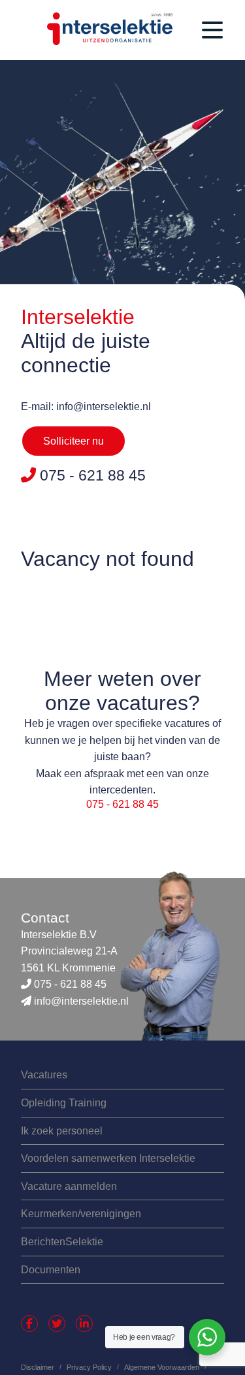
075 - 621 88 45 (122, 804)
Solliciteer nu (73, 441)
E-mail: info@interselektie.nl (86, 406)
